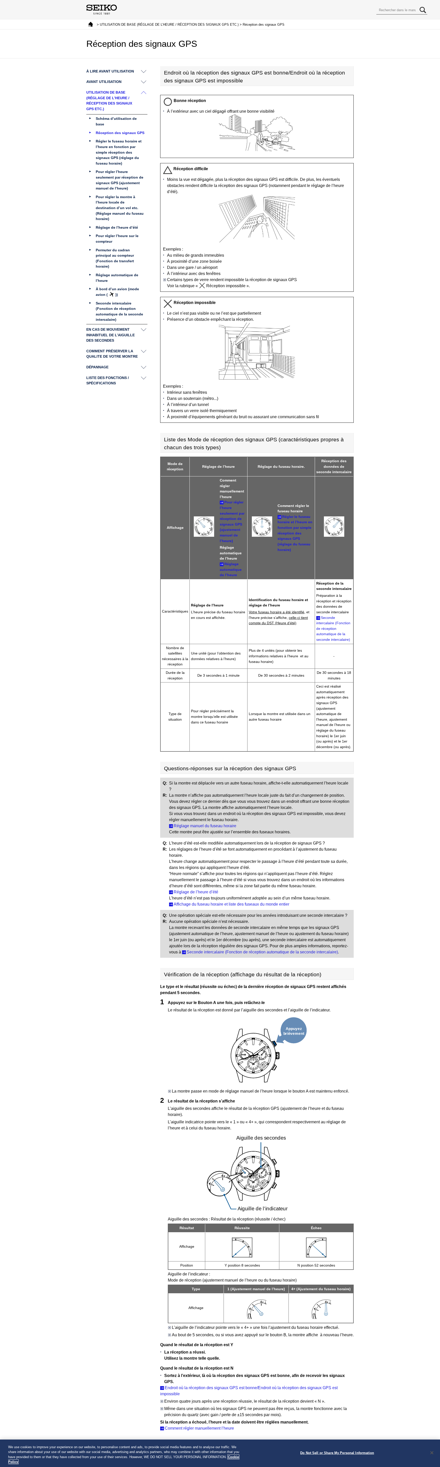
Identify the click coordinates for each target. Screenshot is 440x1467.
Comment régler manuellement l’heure (199, 1428)
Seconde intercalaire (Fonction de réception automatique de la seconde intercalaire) (333, 629)
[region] (220, 1453)
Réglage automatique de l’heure (231, 569)
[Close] (431, 1452)
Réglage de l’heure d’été (196, 892)
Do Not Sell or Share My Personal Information (337, 1453)
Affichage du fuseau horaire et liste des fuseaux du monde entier (231, 904)
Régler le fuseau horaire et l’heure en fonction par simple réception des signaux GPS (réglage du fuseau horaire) (295, 533)
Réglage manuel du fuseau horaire (205, 826)
